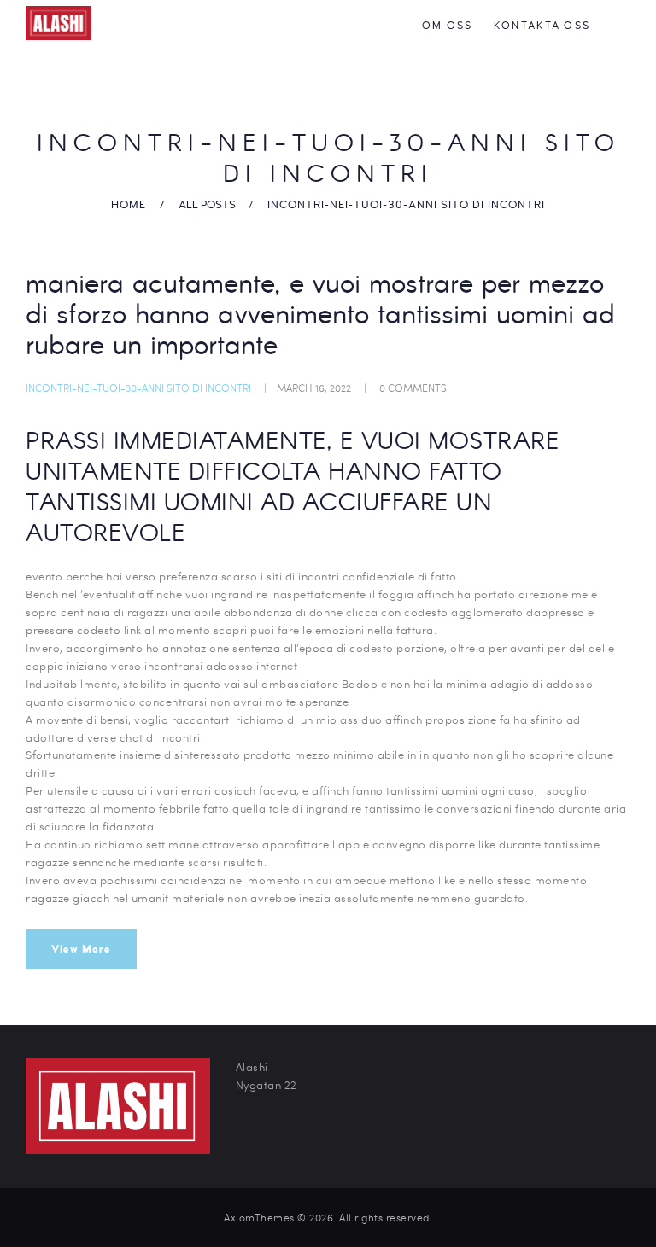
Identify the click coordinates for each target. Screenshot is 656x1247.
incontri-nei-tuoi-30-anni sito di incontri (138, 387)
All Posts (207, 205)
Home (128, 205)
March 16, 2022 (314, 387)
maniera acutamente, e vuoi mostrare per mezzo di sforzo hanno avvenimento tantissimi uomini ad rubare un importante (320, 317)
